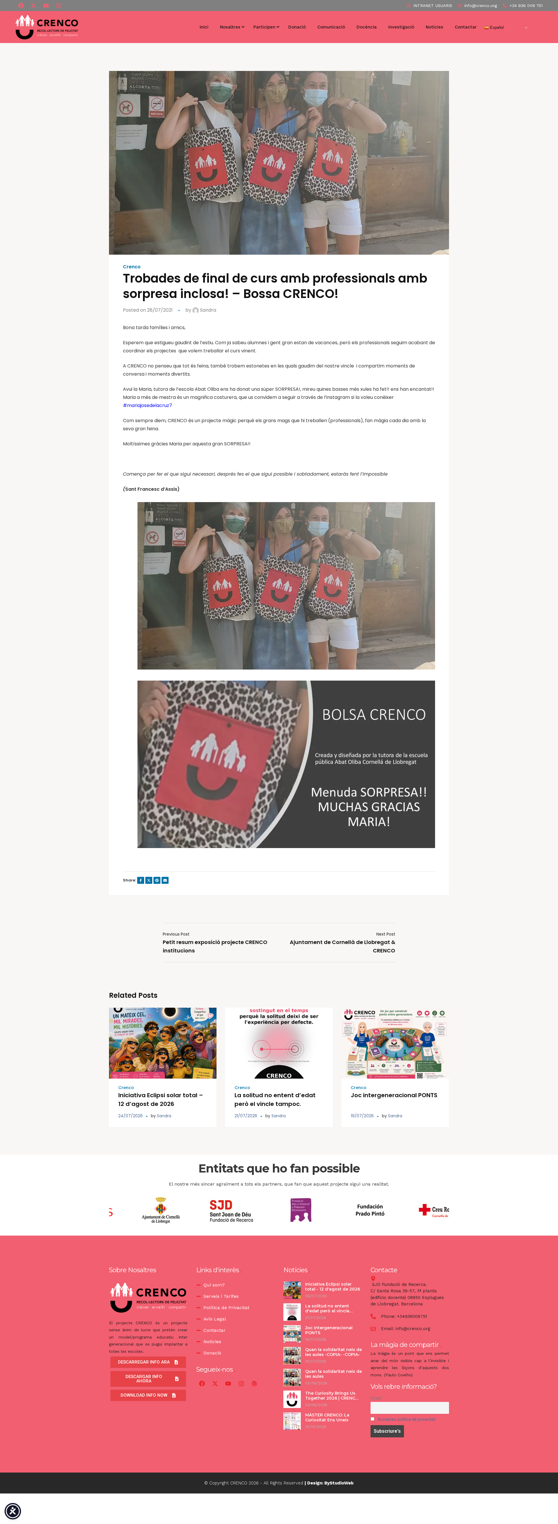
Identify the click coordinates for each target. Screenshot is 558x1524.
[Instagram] (241, 1383)
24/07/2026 (130, 1116)
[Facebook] (20, 5)
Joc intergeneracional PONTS (395, 1095)
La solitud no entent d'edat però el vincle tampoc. (327, 1311)
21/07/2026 (246, 1116)
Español (496, 27)
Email (376, 1398)
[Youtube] (45, 5)
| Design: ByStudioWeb (329, 1483)
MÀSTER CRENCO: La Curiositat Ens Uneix (327, 1417)
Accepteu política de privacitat (406, 1419)
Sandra (207, 310)
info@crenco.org (413, 1328)
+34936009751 (412, 1316)
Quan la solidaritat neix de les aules (333, 1374)
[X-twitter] (33, 5)
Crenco (132, 267)
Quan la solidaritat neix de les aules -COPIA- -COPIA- (333, 1352)
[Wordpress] (254, 1383)
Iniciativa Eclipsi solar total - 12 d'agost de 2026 (332, 1287)
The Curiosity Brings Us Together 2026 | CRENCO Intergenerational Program (332, 1401)
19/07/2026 (362, 1116)
